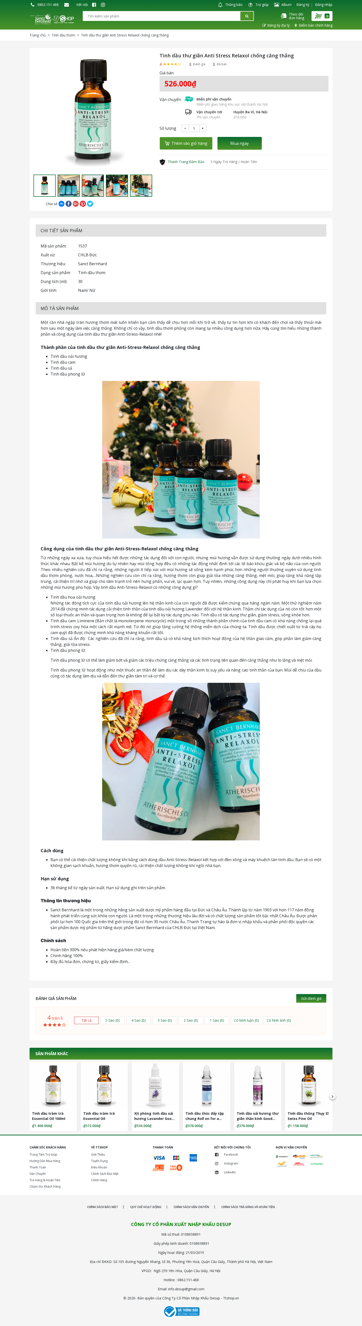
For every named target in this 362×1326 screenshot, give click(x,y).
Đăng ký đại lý (278, 25)
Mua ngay (239, 143)
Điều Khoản (99, 1167)
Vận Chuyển (38, 1174)
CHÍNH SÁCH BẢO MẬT (102, 1207)
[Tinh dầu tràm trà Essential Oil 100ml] (53, 1086)
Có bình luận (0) (246, 1020)
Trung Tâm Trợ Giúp (43, 1154)
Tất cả (87, 1020)
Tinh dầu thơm (63, 35)
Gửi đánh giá (311, 998)
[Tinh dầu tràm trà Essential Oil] (104, 1086)
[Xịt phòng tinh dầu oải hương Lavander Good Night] (155, 1086)
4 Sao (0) (139, 1020)
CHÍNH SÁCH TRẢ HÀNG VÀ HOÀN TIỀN (248, 1207)
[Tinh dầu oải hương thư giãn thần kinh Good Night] (258, 1086)
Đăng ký (302, 4)
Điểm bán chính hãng (315, 25)
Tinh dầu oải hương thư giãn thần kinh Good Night (258, 1118)
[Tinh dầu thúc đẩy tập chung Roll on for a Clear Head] (206, 1086)
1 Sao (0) (217, 1020)
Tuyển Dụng (99, 1161)
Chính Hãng (99, 1180)
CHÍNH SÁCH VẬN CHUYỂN (191, 1207)
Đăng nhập (323, 4)
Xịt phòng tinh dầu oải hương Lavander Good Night (154, 1118)
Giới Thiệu (98, 1154)
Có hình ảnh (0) (279, 1020)
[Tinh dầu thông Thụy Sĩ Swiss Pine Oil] (309, 1086)
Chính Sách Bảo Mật (104, 1174)
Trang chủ (38, 35)
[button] (33, 185)
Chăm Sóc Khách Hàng (45, 1186)
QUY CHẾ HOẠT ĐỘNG (145, 1207)
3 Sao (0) (165, 1020)
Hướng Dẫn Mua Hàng (45, 1161)
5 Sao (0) (112, 1020)
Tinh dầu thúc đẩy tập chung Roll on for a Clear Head (204, 1118)
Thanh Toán (38, 1167)
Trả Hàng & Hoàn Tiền (45, 1180)
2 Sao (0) (191, 1020)
